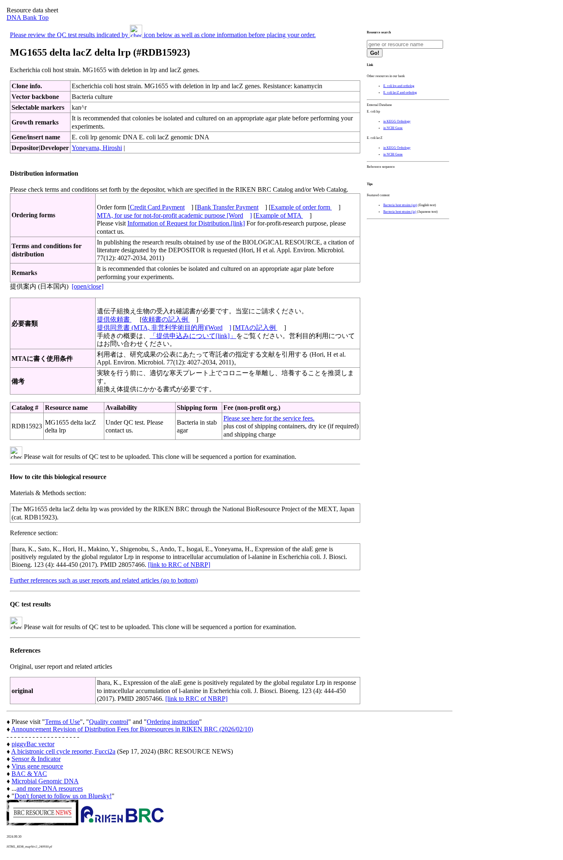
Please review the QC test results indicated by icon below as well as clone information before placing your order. (163, 34)
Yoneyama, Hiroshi (97, 147)
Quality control (108, 721)
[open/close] (87, 286)
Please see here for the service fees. (268, 418)
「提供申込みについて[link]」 (193, 335)
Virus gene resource (37, 766)
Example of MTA (279, 215)
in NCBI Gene (393, 128)
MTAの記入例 (256, 327)
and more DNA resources (49, 788)
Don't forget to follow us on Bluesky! (63, 795)
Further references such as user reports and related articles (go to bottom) (104, 580)
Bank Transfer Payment (227, 207)
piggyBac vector (33, 743)
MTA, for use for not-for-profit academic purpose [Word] (174, 215)
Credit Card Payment (157, 207)
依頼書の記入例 (166, 319)
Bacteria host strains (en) (400, 205)
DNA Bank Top (28, 17)
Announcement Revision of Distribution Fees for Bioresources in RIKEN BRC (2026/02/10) (132, 729)
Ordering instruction (173, 721)
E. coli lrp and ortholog (398, 86)
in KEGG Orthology (397, 121)
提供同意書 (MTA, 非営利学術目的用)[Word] (164, 327)
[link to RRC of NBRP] (179, 564)
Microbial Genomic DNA (45, 781)
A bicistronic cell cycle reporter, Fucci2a (63, 751)
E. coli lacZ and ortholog (400, 92)
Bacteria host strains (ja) (399, 212)
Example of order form (301, 207)
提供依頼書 (114, 319)
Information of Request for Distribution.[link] (186, 223)
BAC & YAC (29, 773)
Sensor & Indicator (36, 758)
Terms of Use (62, 721)
